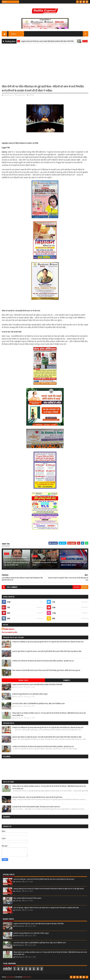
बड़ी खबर (31, 95)
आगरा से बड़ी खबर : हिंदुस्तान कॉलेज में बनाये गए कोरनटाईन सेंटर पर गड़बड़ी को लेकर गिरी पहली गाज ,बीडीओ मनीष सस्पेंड (46, 907)
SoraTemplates (10, 977)
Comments (66, 680)
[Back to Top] (87, 977)
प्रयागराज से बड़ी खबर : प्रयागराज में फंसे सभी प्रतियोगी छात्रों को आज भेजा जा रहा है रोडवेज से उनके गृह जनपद (43, 879)
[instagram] (83, 1)
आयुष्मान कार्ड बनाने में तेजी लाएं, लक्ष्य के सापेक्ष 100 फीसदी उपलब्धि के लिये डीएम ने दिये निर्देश (33, 41)
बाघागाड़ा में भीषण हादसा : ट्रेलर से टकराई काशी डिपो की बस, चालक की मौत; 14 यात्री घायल (45, 562)
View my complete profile (9, 632)
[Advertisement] (45, 62)
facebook (76, 587)
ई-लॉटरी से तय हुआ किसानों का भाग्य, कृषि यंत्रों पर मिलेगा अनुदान (30, 694)
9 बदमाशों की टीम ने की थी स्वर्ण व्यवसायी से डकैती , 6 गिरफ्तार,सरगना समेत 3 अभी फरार (36, 806)
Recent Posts (23, 680)
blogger (84, 587)
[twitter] (80, 1)
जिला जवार (71, 41)
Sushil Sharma (26, 977)
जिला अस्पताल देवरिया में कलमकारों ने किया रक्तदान (27, 898)
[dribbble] (77, 977)
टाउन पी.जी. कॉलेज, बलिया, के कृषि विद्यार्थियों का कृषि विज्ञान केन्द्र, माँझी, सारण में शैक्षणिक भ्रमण (38, 703)
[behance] (87, 1)
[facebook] (77, 1)
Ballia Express (9, 629)
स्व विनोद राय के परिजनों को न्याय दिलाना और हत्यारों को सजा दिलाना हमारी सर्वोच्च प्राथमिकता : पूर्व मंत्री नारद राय (43, 661)
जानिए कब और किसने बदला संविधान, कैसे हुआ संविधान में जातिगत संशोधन (74, 563)
